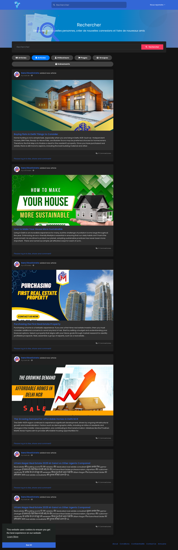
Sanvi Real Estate (30, 73)
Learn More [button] (12, 537)
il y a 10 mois (26, 170)
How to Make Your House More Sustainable (38, 229)
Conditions (125, 543)
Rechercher (154, 47)
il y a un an (25, 75)
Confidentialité (138, 543)
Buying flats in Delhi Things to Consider (36, 134)
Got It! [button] (29, 545)
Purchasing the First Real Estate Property (37, 324)
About (115, 543)
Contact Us (151, 543)
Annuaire (162, 543)
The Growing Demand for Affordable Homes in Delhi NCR (46, 419)
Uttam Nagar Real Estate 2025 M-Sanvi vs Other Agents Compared (52, 463)
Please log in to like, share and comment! (32, 158)
